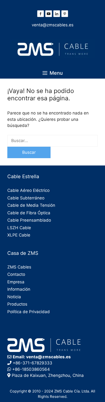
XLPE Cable (18, 235)
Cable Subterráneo (25, 198)
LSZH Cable (19, 227)
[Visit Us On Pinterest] (65, 16)
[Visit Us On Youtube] (48, 16)
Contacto (16, 274)
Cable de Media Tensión (31, 205)
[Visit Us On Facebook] (40, 16)
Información (18, 289)
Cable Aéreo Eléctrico (28, 190)
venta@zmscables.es (53, 24)
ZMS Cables (19, 267)
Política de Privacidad (28, 311)
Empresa (15, 281)
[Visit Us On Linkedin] (56, 16)
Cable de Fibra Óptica (28, 212)
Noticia (14, 296)
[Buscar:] (52, 140)
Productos (17, 304)
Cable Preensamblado (29, 220)
